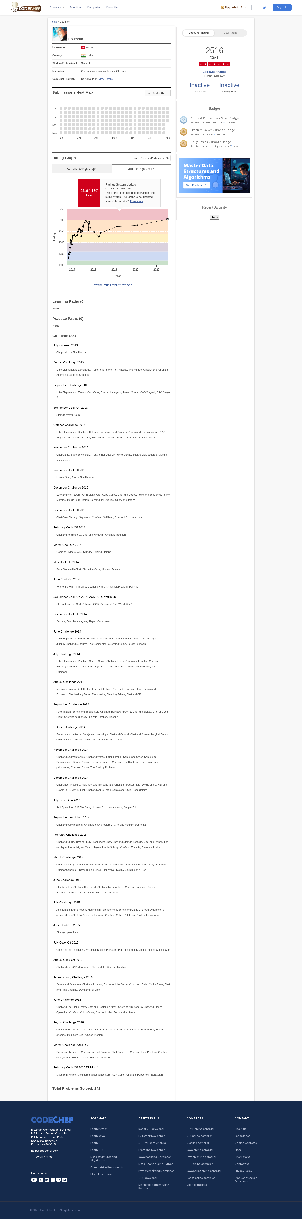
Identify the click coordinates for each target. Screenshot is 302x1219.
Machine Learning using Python (153, 1187)
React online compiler (201, 1178)
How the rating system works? (111, 285)
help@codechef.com (45, 1151)
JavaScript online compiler (204, 1171)
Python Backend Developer (156, 1171)
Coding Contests (246, 1143)
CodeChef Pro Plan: (63, 79)
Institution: (58, 71)
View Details (106, 79)
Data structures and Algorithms (103, 1159)
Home (53, 21)
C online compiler (198, 1143)
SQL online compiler (200, 1164)
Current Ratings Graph (82, 169)
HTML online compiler (200, 1129)
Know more (136, 201)
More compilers (197, 1185)
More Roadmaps (101, 1175)
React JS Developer (151, 1129)
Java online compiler (200, 1150)
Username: (59, 47)
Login (263, 7)
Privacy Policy (243, 1171)
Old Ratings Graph (141, 169)
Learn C (95, 1143)
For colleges (242, 1136)
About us (240, 1129)
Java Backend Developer (154, 1157)
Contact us (242, 1164)
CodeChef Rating (199, 32)
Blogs (238, 1150)
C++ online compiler (199, 1136)
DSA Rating (230, 32)
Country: (57, 55)
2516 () (89, 190)
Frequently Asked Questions (246, 1180)
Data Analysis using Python (155, 1164)
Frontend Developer (151, 1150)
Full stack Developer (151, 1136)
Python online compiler (201, 1157)
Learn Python (99, 1129)
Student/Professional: (65, 63)
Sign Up (282, 7)
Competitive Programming (107, 1168)
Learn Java (97, 1136)
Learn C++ (96, 1150)
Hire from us (242, 1157)
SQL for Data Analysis (152, 1143)
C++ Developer (147, 1178)
